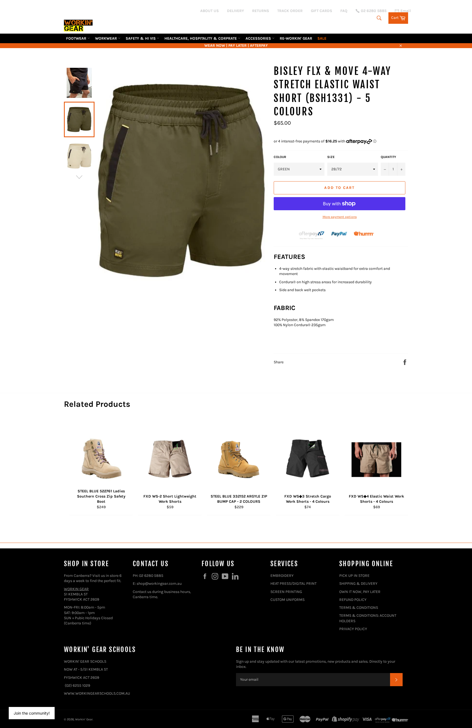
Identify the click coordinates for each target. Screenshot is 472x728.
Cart (399, 17)
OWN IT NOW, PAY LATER (359, 591)
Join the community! (32, 713)
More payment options (340, 217)
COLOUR (280, 157)
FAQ (343, 10)
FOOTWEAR (76, 38)
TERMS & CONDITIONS (358, 607)
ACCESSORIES (259, 38)
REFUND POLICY (353, 599)
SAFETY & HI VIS (141, 38)
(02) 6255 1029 (77, 685)
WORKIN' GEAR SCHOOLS (85, 661)
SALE (321, 38)
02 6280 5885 (151, 575)
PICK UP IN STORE (354, 575)
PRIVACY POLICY (353, 629)
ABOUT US (209, 10)
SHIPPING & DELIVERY (358, 583)
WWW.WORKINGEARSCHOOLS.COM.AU (97, 693)
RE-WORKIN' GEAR (296, 38)
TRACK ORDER (290, 10)
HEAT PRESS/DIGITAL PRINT (293, 583)
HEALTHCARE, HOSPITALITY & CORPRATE (201, 38)
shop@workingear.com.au (159, 583)
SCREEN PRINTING (286, 591)
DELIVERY (235, 10)
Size (331, 157)
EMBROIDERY (282, 575)
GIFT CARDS (321, 10)
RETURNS (260, 10)
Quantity (388, 157)
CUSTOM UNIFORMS (287, 599)
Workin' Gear (84, 719)
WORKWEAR (106, 38)
